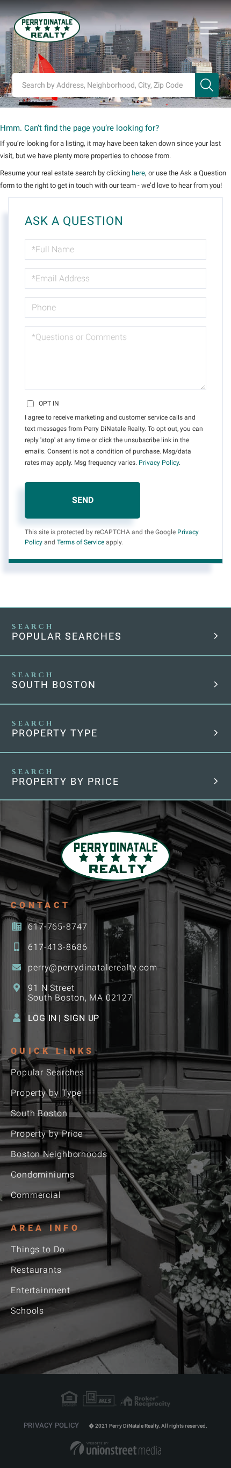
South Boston (54, 684)
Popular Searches (67, 636)
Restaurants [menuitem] (36, 1270)
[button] (207, 85)
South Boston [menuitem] (39, 1113)
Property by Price (65, 781)
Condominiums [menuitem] (43, 1174)
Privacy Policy (159, 462)
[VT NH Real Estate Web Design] (115, 1448)
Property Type (55, 733)
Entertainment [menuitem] (40, 1290)
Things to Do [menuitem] (38, 1249)
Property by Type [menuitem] (46, 1093)
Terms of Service (80, 542)
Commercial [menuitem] (36, 1195)
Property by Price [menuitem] (47, 1134)
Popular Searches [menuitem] (47, 1072)
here (138, 173)
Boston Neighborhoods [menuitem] (59, 1154)
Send (82, 500)
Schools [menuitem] (27, 1311)
